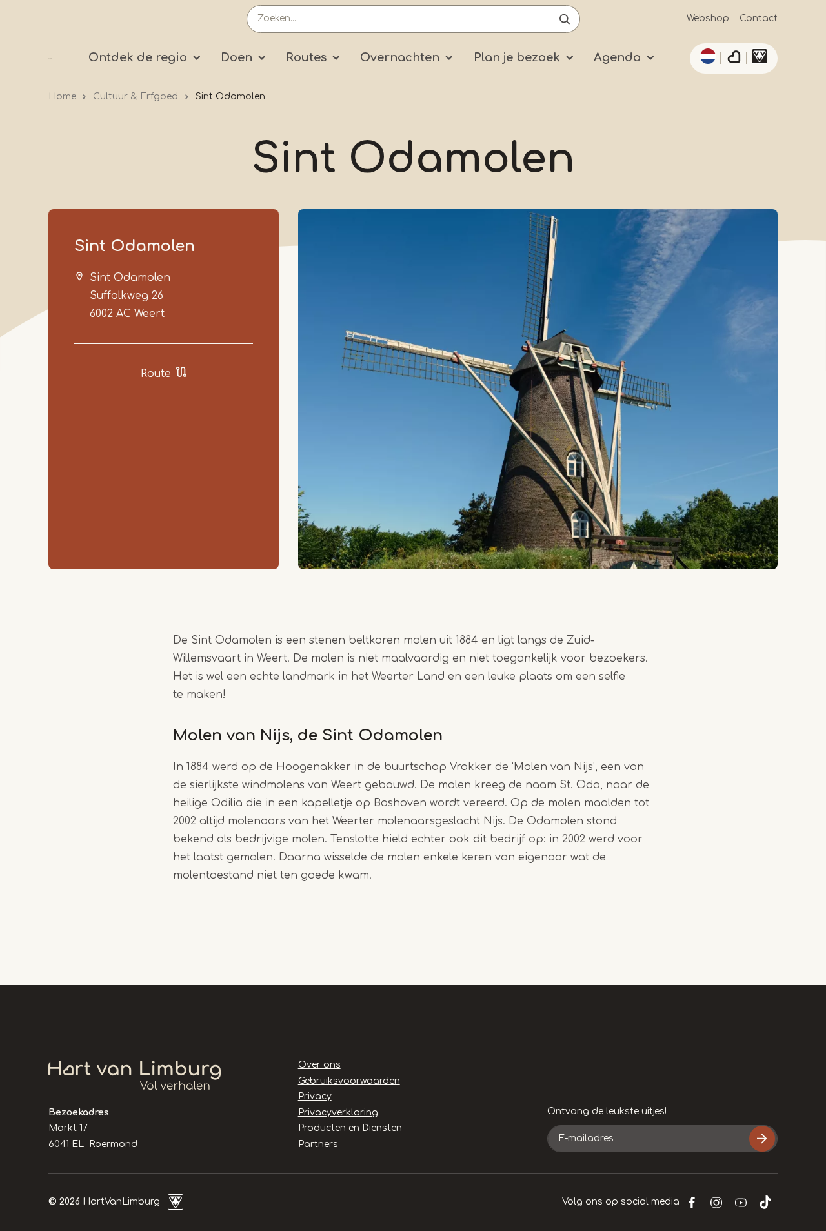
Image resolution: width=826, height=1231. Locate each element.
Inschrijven (762, 1139)
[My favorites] (733, 58)
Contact (759, 18)
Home (62, 96)
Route (156, 374)
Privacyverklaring (338, 1112)
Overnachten (399, 57)
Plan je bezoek (517, 57)
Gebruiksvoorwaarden (349, 1081)
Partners (318, 1144)
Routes (306, 57)
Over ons (319, 1065)
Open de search (564, 19)
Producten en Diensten (350, 1128)
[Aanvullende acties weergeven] (706, 56)
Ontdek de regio (137, 57)
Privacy (315, 1096)
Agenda (617, 57)
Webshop (708, 18)
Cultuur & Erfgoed (135, 96)
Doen (236, 57)
